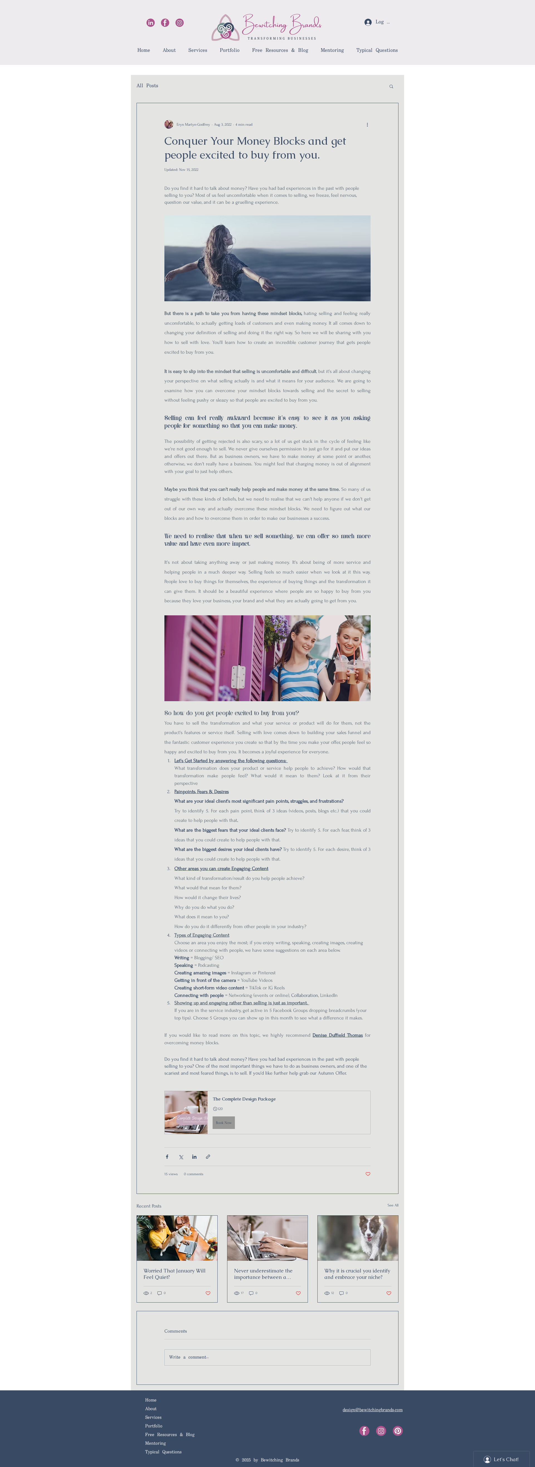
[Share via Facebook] (167, 1156)
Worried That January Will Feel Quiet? (175, 1273)
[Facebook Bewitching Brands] (165, 23)
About (151, 1409)
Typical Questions (163, 1452)
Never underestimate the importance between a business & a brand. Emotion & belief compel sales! (267, 1273)
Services (153, 1417)
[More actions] (367, 124)
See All (393, 1205)
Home (151, 1400)
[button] (391, 86)
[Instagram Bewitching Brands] (179, 23)
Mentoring (155, 1443)
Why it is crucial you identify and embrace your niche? (357, 1273)
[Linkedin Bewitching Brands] (150, 23)
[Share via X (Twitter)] (180, 1156)
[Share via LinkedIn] (194, 1156)
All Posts (147, 85)
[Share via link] (208, 1156)
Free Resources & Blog (169, 1434)
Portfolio (153, 1426)
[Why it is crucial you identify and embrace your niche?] (358, 1238)
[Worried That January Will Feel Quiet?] (177, 1238)
